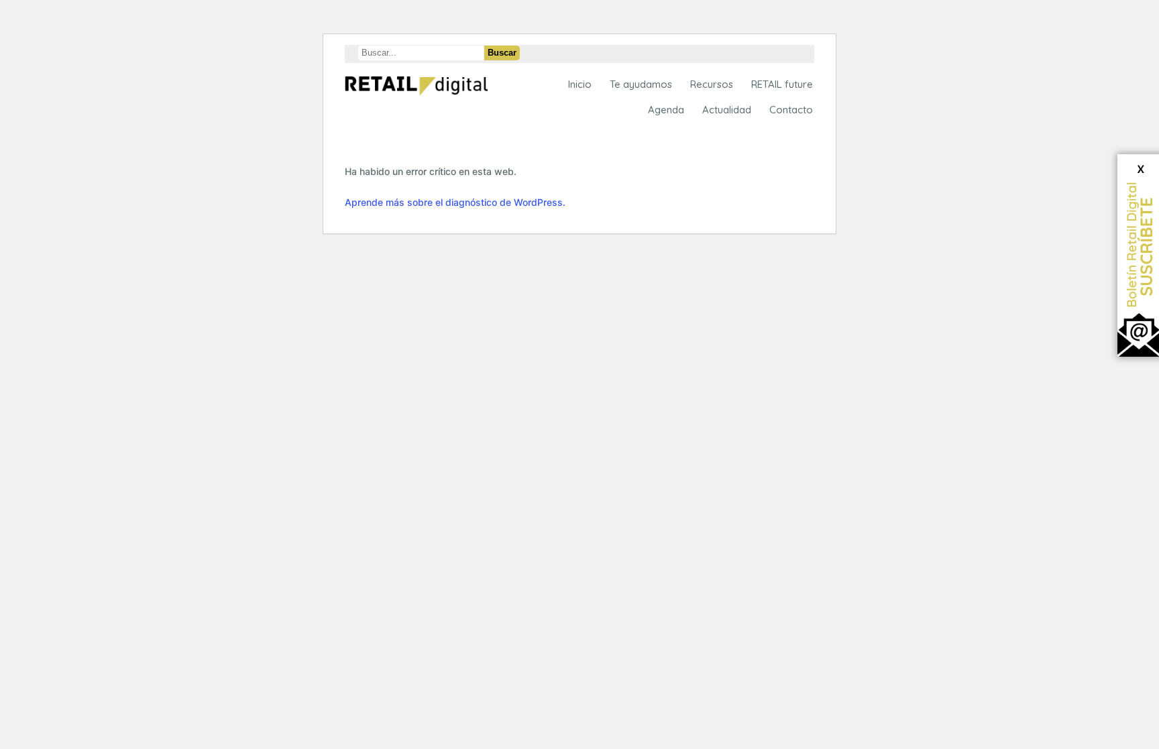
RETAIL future (782, 84)
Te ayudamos (641, 84)
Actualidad (726, 109)
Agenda (666, 109)
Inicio (580, 84)
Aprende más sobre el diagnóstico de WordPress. (455, 202)
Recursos (711, 84)
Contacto (791, 109)
